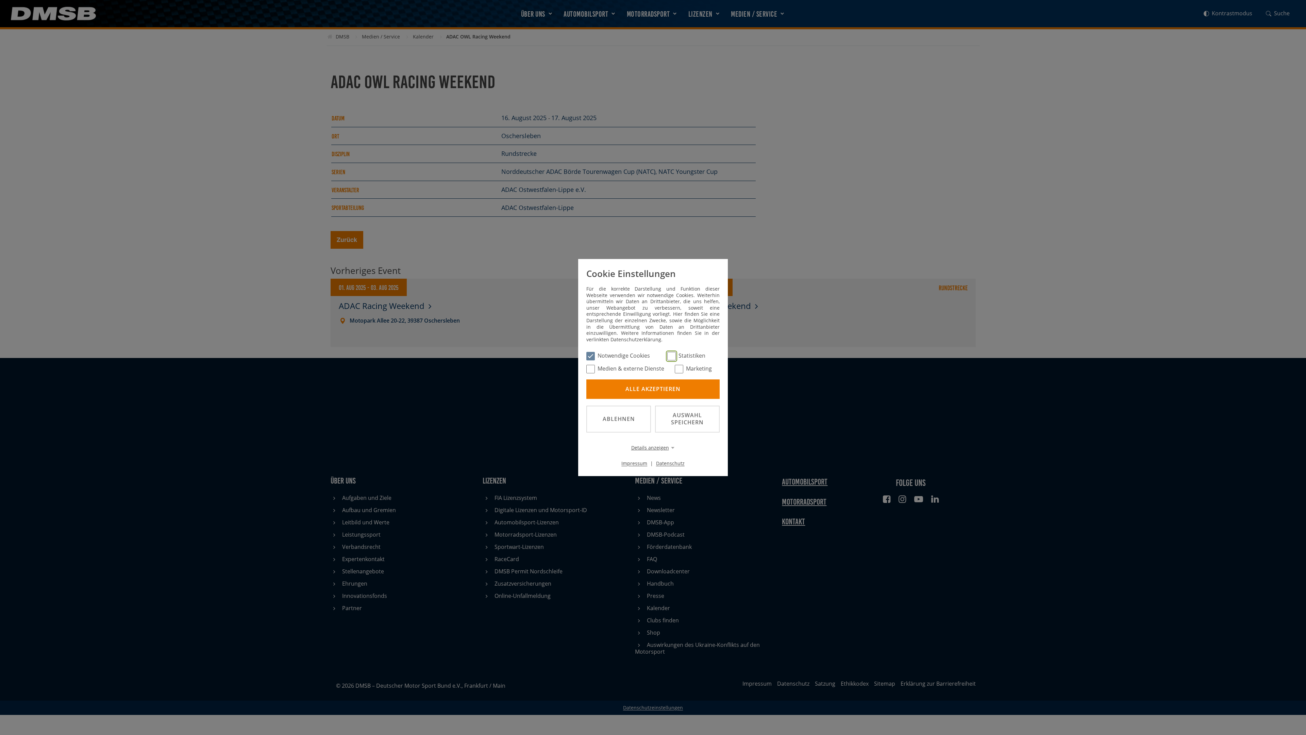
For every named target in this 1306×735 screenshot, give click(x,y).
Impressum (634, 463)
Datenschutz (670, 463)
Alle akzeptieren (653, 389)
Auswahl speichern (687, 418)
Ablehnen (619, 419)
